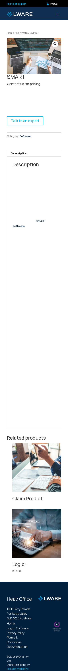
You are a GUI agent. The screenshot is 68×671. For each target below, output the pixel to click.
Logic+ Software (18, 628)
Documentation (17, 647)
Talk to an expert (16, 3)
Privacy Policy (15, 633)
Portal (53, 4)
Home (10, 33)
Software (22, 33)
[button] (55, 44)
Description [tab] (19, 153)
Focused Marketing (17, 668)
